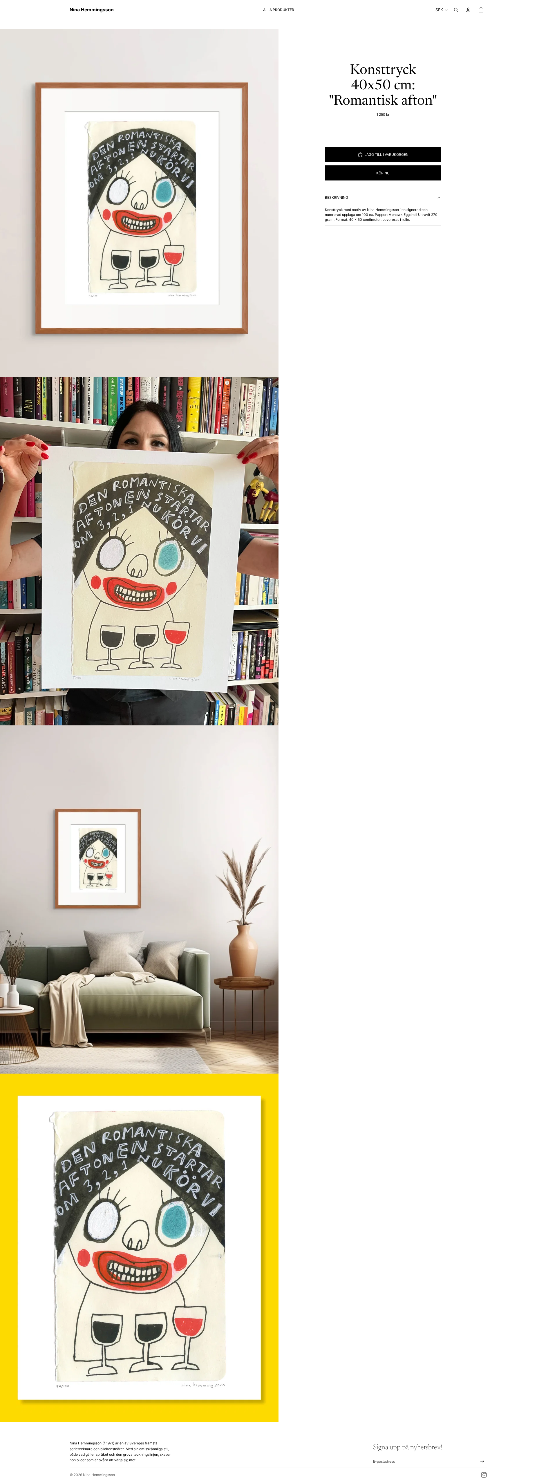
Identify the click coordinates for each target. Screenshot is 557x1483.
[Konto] (468, 9)
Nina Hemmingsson (99, 1475)
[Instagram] (483, 1474)
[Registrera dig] (482, 1461)
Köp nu (383, 173)
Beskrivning (336, 197)
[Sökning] (456, 9)
